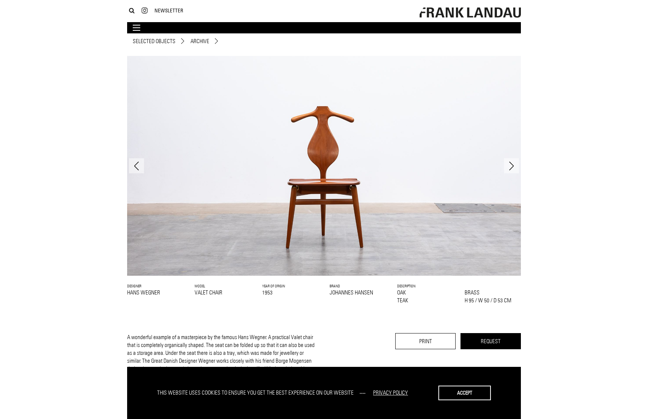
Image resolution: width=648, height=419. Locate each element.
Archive (199, 41)
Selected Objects (154, 41)
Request (491, 341)
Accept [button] (464, 393)
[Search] (132, 11)
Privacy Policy (390, 392)
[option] (324, 166)
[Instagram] (144, 11)
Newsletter (168, 10)
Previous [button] (136, 165)
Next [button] (511, 165)
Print (425, 341)
